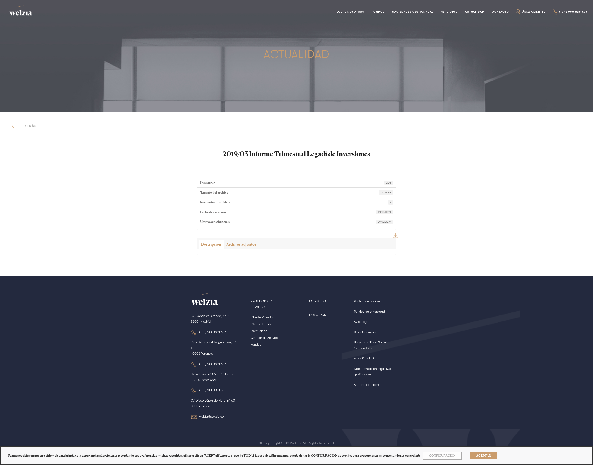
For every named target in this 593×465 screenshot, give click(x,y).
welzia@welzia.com (213, 416)
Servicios (449, 11)
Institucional (259, 331)
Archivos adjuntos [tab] (241, 244)
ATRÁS (30, 126)
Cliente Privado (262, 317)
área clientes (534, 11)
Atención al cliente (367, 358)
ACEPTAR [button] (483, 455)
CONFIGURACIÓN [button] (442, 455)
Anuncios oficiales (366, 385)
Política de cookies (367, 301)
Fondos (378, 11)
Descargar (395, 235)
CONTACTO (317, 301)
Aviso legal (361, 322)
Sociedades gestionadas (413, 11)
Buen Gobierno (365, 332)
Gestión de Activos (264, 338)
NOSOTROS (317, 315)
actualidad (474, 11)
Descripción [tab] (211, 244)
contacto (500, 11)
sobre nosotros (350, 11)
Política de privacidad (369, 311)
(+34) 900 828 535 (573, 11)
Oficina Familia (261, 324)
